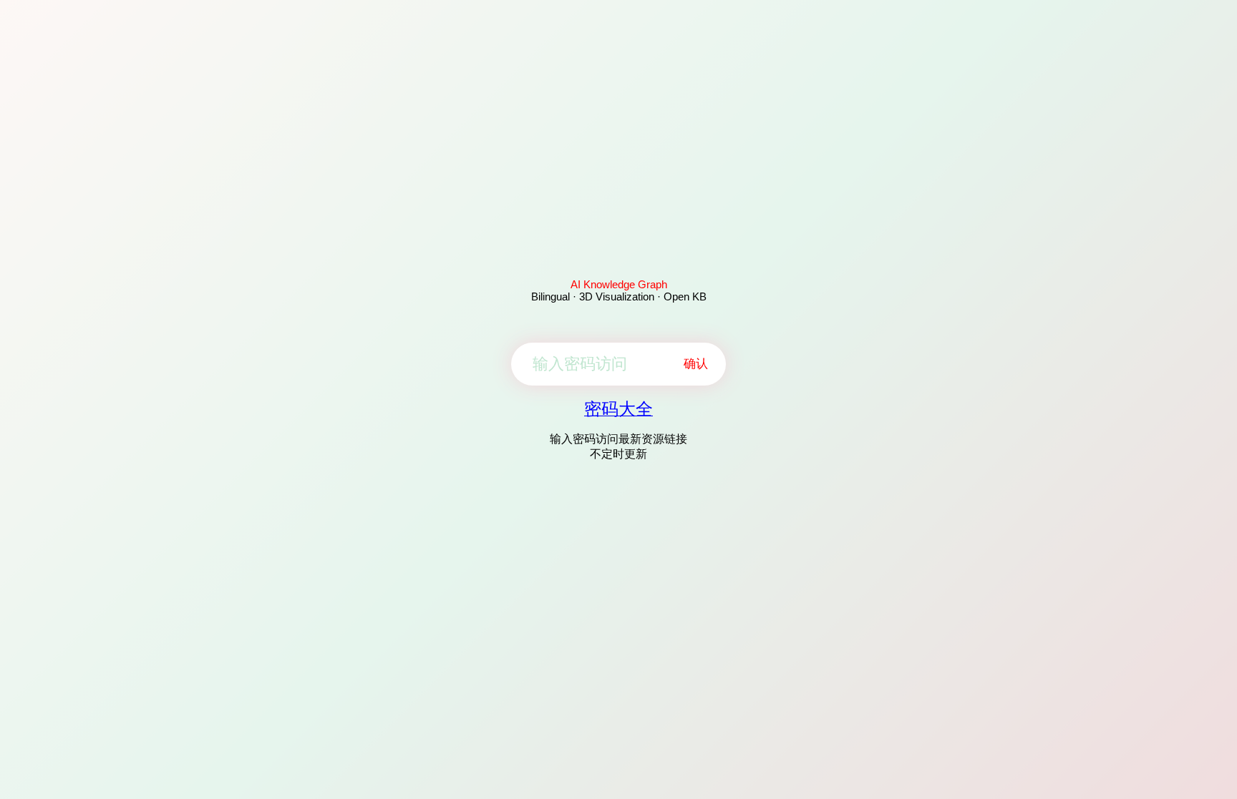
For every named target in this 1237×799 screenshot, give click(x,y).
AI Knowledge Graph (619, 284)
